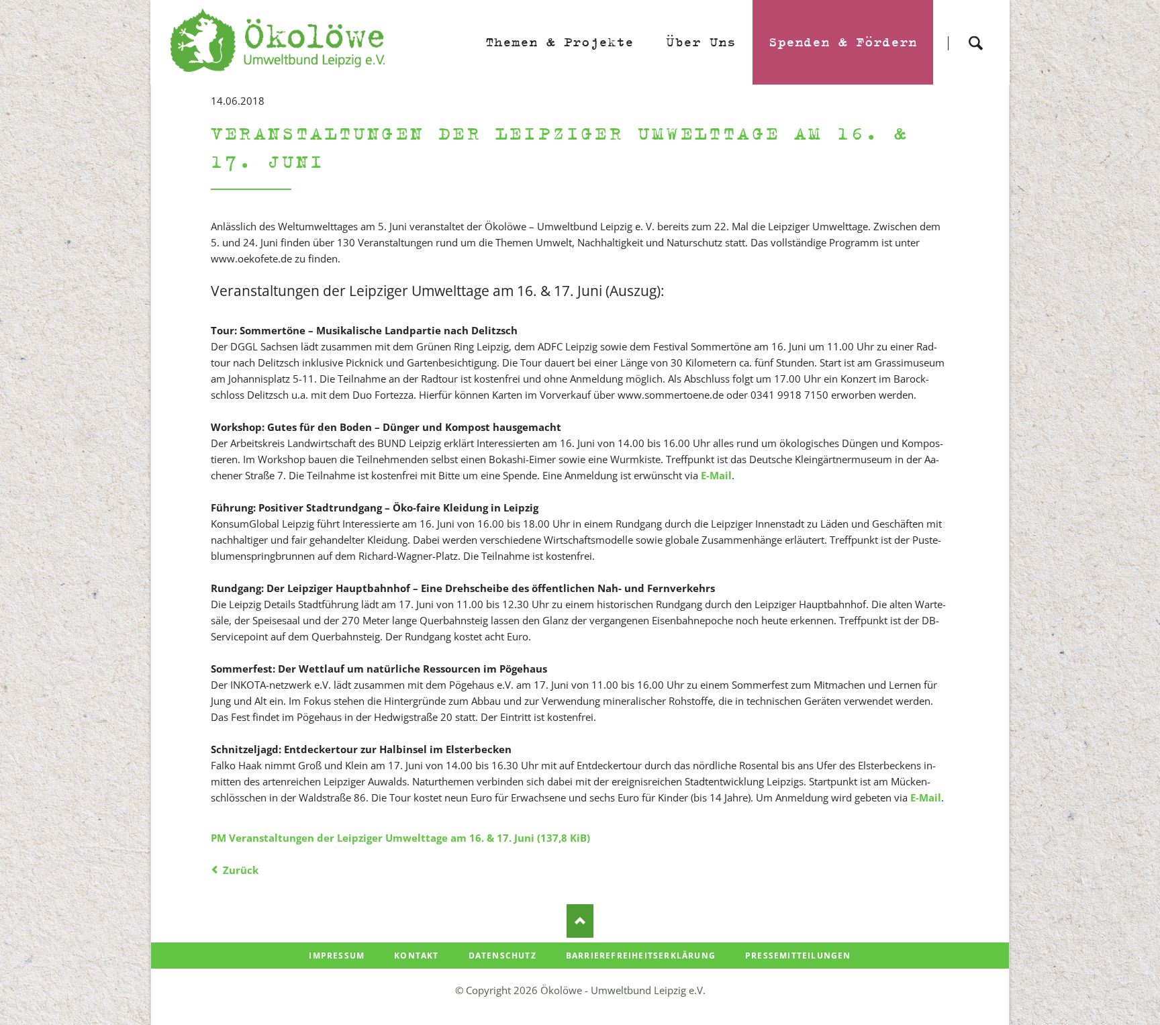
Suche (975, 31)
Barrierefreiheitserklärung (641, 955)
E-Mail (716, 475)
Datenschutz (502, 955)
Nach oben (580, 921)
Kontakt (416, 955)
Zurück (240, 870)
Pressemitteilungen (798, 955)
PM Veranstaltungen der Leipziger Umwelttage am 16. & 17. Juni (400, 837)
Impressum (337, 955)
